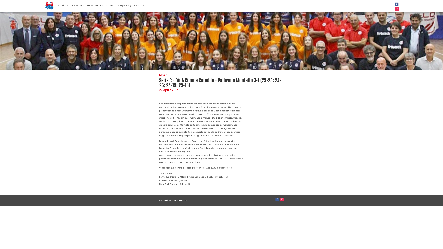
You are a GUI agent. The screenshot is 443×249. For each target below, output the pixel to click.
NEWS (163, 75)
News (90, 5)
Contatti (110, 5)
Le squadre (76, 5)
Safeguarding (124, 5)
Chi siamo (63, 5)
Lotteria (99, 5)
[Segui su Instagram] (397, 9)
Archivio (138, 5)
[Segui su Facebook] (396, 4)
